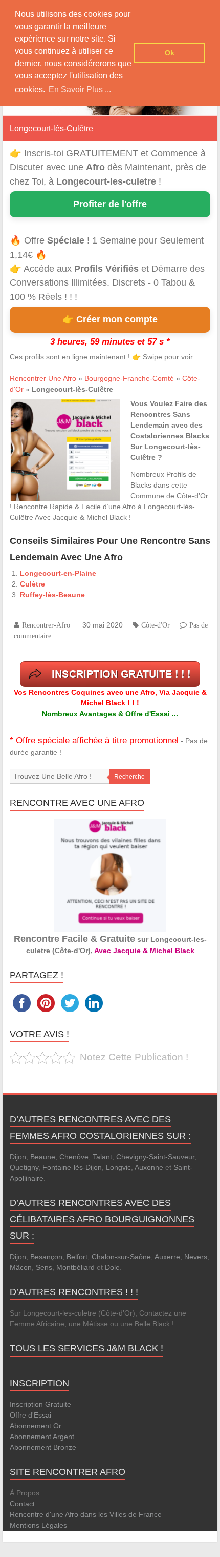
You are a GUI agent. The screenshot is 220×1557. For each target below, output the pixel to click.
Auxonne (149, 1167)
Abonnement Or (35, 1426)
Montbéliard (75, 1267)
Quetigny (24, 1167)
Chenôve (74, 1156)
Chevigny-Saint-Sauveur (155, 1156)
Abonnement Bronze (43, 1447)
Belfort (77, 1256)
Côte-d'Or (155, 625)
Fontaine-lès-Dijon (72, 1167)
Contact (22, 1504)
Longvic (118, 1167)
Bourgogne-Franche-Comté (129, 378)
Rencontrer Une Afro (43, 378)
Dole (112, 1267)
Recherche (129, 776)
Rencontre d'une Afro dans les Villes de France (86, 1514)
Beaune (42, 1156)
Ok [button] (169, 53)
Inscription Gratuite (40, 1404)
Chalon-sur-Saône (121, 1256)
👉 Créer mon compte (110, 319)
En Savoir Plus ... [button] (80, 89)
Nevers (195, 1256)
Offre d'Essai (30, 1415)
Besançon (46, 1256)
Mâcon (21, 1267)
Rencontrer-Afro (46, 625)
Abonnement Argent (42, 1436)
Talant (102, 1156)
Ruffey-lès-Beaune (52, 595)
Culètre (32, 584)
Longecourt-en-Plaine (58, 573)
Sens (44, 1267)
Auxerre (167, 1256)
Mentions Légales (38, 1525)
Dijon (18, 1156)
